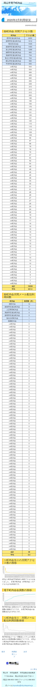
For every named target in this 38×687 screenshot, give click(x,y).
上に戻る (33, 669)
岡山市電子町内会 (13, 2)
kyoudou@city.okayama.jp (23, 685)
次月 (25, 651)
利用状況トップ (14, 654)
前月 (3, 651)
